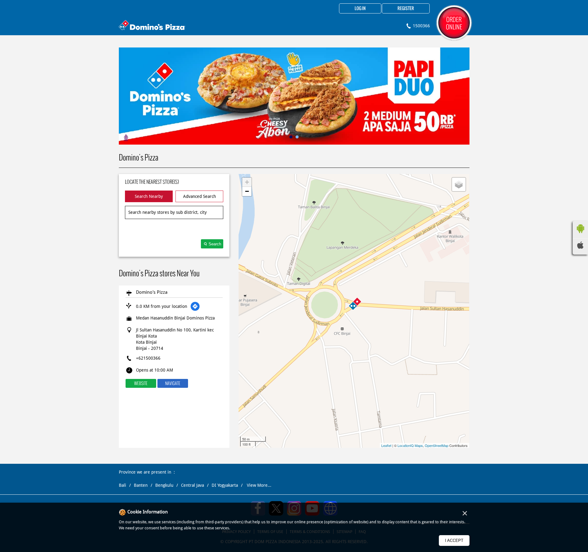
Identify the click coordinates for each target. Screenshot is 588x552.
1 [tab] (290, 136)
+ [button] (247, 182)
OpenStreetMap (436, 445)
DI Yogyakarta (225, 485)
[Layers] (459, 184)
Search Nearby (149, 196)
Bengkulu (164, 485)
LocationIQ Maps (410, 445)
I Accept (454, 540)
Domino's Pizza (152, 292)
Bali (122, 485)
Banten (141, 485)
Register (406, 8)
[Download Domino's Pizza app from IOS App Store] (580, 247)
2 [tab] (297, 136)
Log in (360, 8)
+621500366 (148, 358)
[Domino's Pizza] (152, 26)
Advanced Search (199, 196)
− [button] (247, 191)
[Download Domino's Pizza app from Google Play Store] (580, 234)
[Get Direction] (195, 306)
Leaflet (386, 445)
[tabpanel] (294, 96)
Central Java (192, 485)
